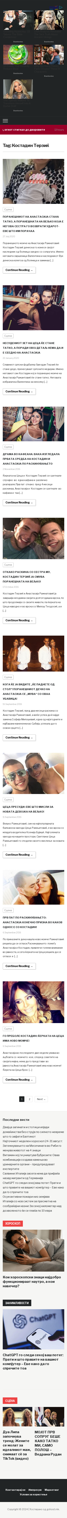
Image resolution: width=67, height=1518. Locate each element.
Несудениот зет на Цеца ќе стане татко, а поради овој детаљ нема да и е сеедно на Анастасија (33, 348)
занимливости (17, 1303)
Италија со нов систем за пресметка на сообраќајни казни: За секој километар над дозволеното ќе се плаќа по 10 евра (32, 1206)
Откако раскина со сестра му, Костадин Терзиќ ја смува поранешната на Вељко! (27, 577)
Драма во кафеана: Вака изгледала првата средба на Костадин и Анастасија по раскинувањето (31, 459)
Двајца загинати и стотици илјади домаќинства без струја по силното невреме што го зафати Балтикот (33, 1132)
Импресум (35, 1489)
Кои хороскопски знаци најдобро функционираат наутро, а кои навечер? (32, 1281)
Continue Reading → (19, 270)
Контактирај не (15, 1489)
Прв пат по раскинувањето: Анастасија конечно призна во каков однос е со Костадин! (32, 922)
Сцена (8, 209)
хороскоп (12, 1223)
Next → (41, 1099)
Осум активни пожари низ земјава (26, 1196)
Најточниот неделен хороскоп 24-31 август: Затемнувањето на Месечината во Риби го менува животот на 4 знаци (33, 1146)
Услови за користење (33, 1494)
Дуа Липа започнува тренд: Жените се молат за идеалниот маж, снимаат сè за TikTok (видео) (17, 1445)
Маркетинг (52, 1489)
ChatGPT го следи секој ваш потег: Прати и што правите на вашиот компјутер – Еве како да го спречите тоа (33, 1187)
